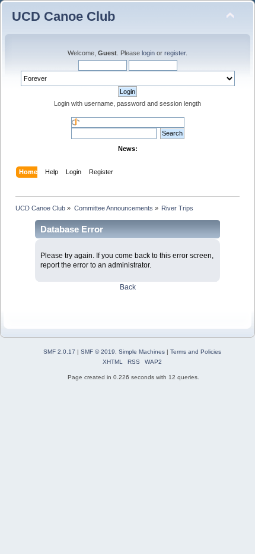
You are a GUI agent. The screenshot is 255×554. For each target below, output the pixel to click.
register (175, 52)
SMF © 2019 (98, 351)
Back (128, 287)
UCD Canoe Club (63, 16)
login (148, 52)
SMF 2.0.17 (59, 351)
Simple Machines (142, 351)
